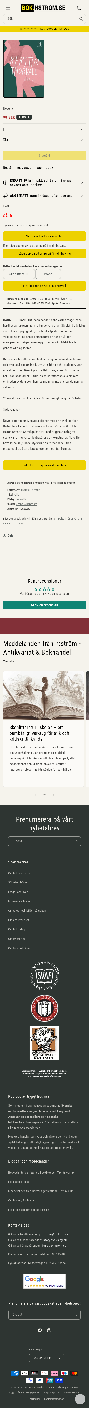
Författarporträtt (18, 1181)
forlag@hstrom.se (54, 1245)
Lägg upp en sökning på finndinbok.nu (44, 253)
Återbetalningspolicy (28, 1392)
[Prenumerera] (76, 841)
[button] (8, 7)
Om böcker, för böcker (22, 1200)
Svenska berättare (26, 503)
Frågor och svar (18, 892)
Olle (16, 494)
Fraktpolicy (34, 1399)
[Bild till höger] (53, 794)
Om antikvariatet (18, 920)
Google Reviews (58, 28)
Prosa (48, 274)
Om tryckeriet (16, 938)
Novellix (21, 499)
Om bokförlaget (18, 929)
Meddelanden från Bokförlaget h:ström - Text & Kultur (41, 1191)
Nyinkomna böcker (20, 901)
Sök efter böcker (18, 882)
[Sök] (81, 18)
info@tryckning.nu (55, 1240)
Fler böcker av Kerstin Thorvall (44, 286)
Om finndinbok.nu (19, 948)
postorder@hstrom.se (53, 1234)
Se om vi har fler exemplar (44, 236)
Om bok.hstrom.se (19, 873)
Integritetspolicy (51, 1392)
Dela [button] (10, 535)
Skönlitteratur (19, 274)
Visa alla (8, 661)
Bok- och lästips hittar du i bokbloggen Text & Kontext (41, 1172)
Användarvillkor (72, 1392)
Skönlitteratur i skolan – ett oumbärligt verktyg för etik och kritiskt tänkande (39, 733)
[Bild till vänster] (35, 794)
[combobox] (44, 19)
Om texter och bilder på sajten (27, 910)
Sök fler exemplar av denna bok (44, 465)
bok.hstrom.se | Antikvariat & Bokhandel (41, 1387)
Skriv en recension (44, 605)
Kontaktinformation (54, 1399)
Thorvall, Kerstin (30, 490)
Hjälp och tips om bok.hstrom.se (28, 1209)
